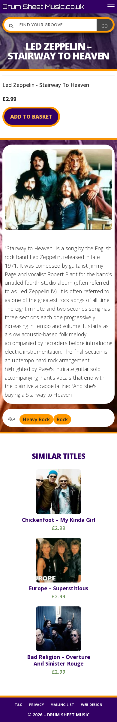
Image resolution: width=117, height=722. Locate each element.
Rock (62, 419)
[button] (111, 6)
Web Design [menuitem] (91, 704)
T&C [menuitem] (18, 704)
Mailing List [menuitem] (62, 704)
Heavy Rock (36, 419)
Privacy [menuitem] (36, 704)
